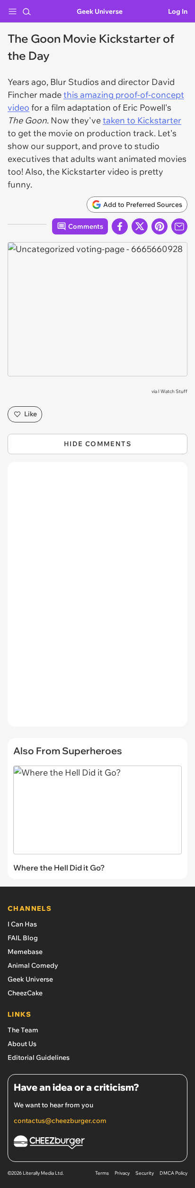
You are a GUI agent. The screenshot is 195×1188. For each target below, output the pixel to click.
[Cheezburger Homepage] (97, 1144)
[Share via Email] (179, 226)
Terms (102, 1173)
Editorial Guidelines (39, 1057)
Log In (177, 11)
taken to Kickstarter (142, 120)
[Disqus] (97, 599)
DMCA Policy (173, 1173)
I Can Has (22, 924)
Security (144, 1173)
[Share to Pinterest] (159, 226)
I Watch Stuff (172, 391)
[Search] (26, 11)
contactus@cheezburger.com (60, 1120)
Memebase (25, 951)
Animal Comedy (33, 965)
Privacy (122, 1173)
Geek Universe (100, 11)
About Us (22, 1043)
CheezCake (25, 993)
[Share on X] (140, 226)
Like (30, 414)
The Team (23, 1030)
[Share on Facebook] (120, 226)
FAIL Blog (23, 938)
